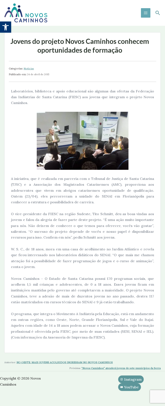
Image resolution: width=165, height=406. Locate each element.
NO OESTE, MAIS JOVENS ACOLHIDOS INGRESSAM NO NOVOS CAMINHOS (65, 362)
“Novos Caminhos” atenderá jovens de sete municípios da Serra (121, 368)
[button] (5, 27)
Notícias (29, 68)
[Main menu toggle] (145, 13)
